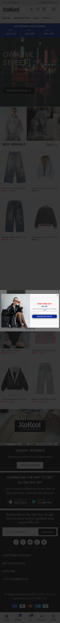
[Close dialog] (57, 295)
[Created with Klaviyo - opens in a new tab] (30, 328)
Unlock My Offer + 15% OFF (44, 316)
